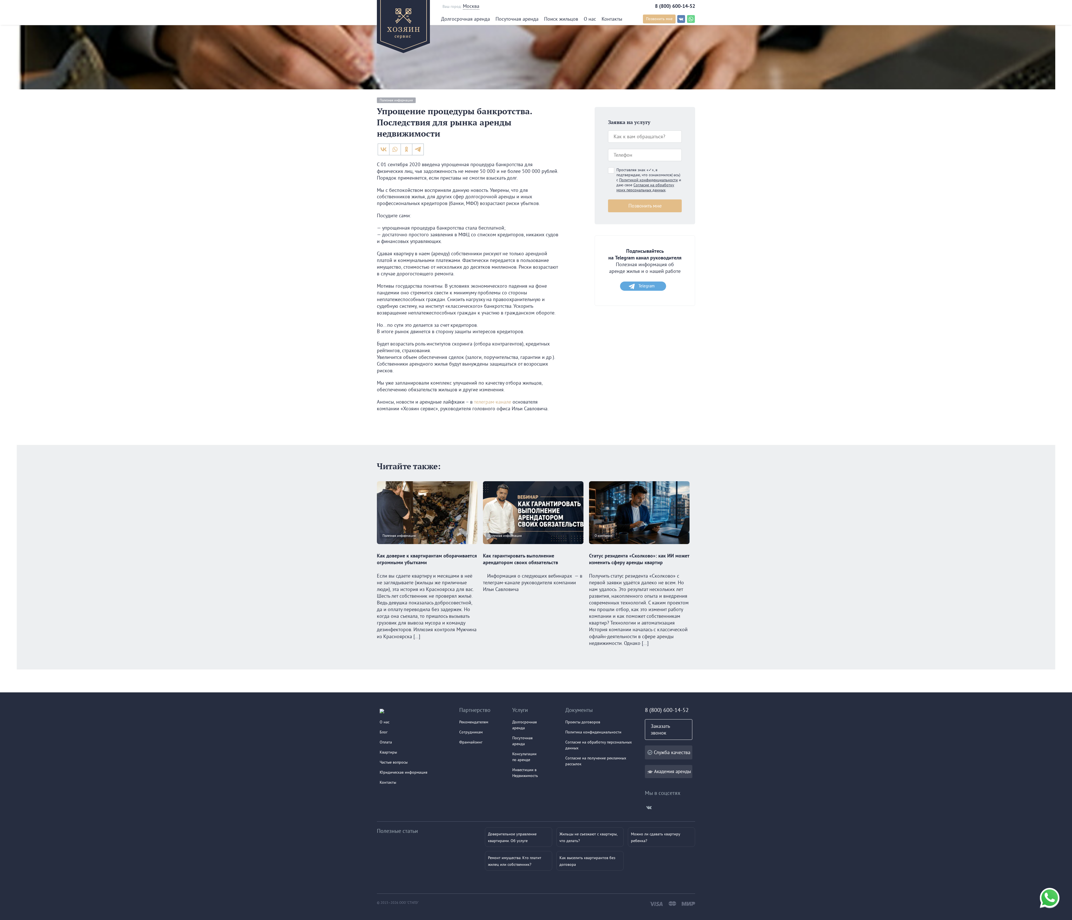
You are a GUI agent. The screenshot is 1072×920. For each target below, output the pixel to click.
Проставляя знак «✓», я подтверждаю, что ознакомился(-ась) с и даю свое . (648, 179)
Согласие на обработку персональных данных (598, 745)
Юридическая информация (403, 772)
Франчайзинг (470, 742)
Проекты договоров (582, 721)
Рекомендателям (473, 721)
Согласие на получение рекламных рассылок (595, 760)
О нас (590, 19)
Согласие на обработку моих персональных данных (645, 187)
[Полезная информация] (427, 549)
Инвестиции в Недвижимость (525, 772)
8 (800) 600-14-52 (675, 6)
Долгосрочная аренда (465, 19)
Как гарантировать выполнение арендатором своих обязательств (520, 559)
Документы (579, 709)
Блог (383, 732)
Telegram (646, 286)
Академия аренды (672, 771)
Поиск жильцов (561, 19)
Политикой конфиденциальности (648, 179)
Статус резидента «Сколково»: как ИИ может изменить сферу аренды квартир (639, 559)
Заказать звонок (660, 729)
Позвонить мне (659, 18)
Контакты (612, 19)
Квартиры (388, 752)
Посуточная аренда (517, 19)
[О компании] (639, 549)
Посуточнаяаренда (522, 740)
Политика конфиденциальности (593, 732)
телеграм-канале (492, 402)
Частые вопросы (394, 762)
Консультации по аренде (524, 756)
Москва (471, 6)
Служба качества (672, 752)
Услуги (520, 709)
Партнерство (474, 709)
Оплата (386, 742)
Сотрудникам (471, 732)
